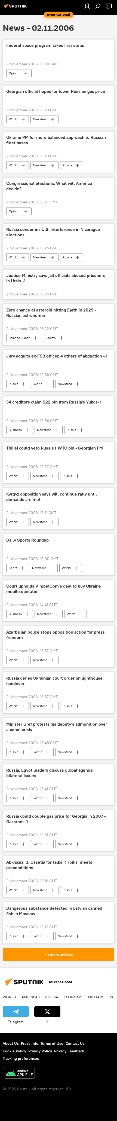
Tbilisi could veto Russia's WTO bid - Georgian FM (54, 448)
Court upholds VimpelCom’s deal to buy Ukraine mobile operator (53, 589)
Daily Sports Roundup (27, 540)
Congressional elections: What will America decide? (49, 186)
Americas (30, 996)
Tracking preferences (21, 1058)
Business (15, 430)
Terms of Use (52, 1043)
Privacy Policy (40, 1051)
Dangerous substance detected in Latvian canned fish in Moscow (54, 911)
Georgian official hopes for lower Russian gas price (55, 91)
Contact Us (75, 1043)
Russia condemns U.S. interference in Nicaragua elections (53, 232)
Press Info (29, 1043)
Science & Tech (19, 338)
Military (96, 996)
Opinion (14, 73)
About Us (11, 1043)
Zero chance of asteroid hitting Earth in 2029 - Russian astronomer (51, 312)
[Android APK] (19, 1074)
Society (50, 338)
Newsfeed (40, 119)
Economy (73, 996)
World (13, 119)
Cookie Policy (14, 1051)
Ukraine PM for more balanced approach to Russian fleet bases (56, 140)
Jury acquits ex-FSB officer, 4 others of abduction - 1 (56, 356)
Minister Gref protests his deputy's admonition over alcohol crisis (56, 727)
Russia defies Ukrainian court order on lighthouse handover (54, 681)
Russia (67, 165)
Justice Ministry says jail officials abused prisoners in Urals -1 (55, 278)
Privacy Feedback (69, 1051)
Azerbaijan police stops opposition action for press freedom (55, 635)
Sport (13, 568)
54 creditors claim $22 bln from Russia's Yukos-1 (53, 402)
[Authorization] (87, 6)
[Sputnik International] (16, 8)
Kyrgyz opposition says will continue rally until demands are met (51, 496)
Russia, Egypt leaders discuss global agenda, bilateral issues (50, 773)
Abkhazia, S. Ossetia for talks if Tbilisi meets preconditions (49, 865)
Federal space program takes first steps (45, 45)
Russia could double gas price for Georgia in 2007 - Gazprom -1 (56, 819)
